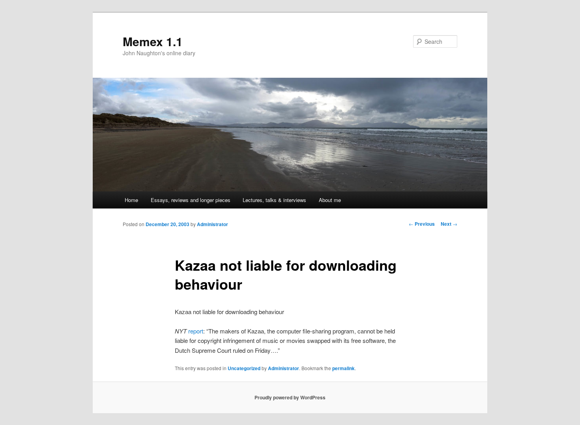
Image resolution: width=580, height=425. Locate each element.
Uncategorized (244, 368)
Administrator (212, 224)
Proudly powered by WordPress (290, 397)
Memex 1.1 (153, 41)
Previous (422, 223)
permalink (343, 368)
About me (330, 200)
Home (131, 200)
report (195, 331)
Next (449, 223)
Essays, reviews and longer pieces (190, 200)
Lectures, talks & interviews (274, 200)
